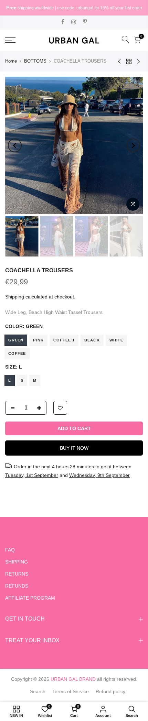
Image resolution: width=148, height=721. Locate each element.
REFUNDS (16, 586)
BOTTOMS (35, 61)
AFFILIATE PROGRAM (30, 598)
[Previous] (15, 145)
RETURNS (16, 574)
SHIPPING (16, 562)
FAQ (10, 550)
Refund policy (110, 691)
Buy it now (74, 448)
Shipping (14, 296)
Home (11, 61)
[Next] (133, 145)
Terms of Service (70, 691)
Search (37, 691)
